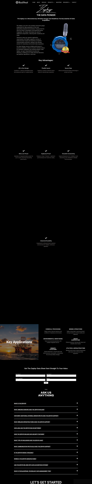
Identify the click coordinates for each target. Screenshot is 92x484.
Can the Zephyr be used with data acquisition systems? (31, 465)
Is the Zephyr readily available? (23, 452)
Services (44, 2)
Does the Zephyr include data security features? (29, 434)
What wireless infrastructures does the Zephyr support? (32, 422)
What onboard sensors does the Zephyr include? (29, 409)
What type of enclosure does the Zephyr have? (28, 440)
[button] (46, 403)
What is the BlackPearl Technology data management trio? (32, 471)
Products (50, 2)
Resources (66, 2)
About (38, 2)
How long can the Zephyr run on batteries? (27, 428)
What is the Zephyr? (20, 403)
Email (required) (19, 378)
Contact (74, 2)
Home (33, 2)
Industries (59, 2)
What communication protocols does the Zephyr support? (32, 446)
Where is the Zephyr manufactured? (25, 459)
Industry (48, 378)
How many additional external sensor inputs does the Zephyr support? (36, 416)
